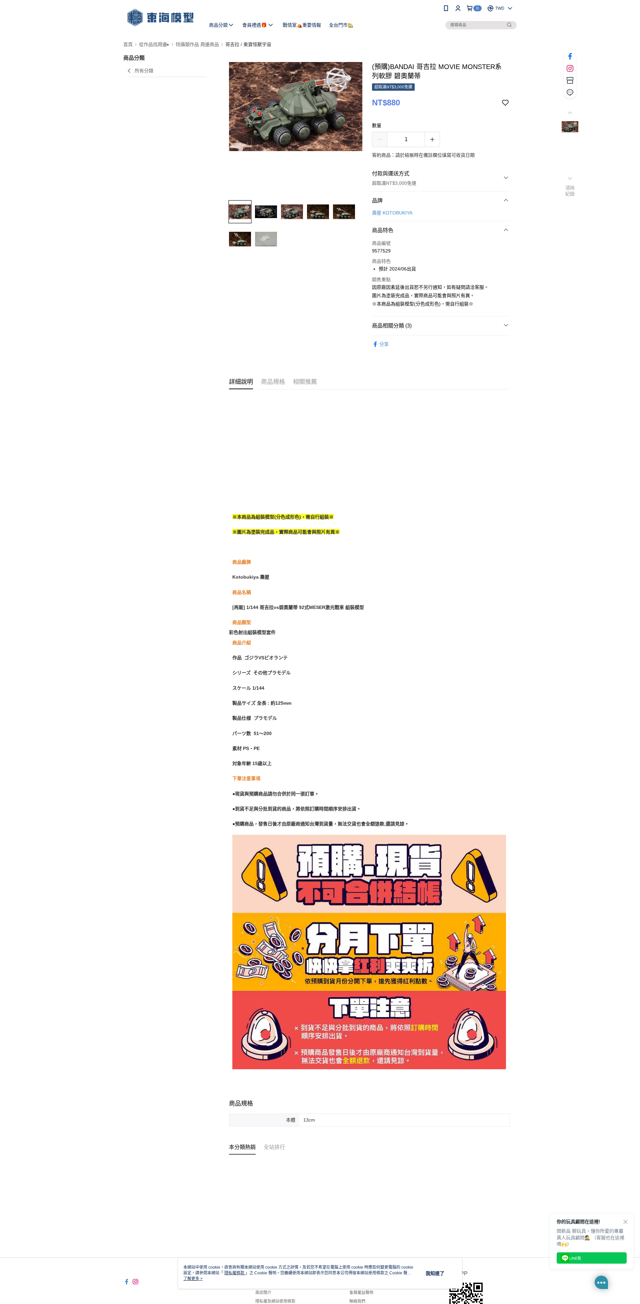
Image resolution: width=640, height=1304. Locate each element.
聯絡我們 (357, 1301)
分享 (384, 344)
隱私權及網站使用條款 (275, 1301)
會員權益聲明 (361, 1292)
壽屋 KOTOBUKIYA (392, 212)
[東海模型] (160, 17)
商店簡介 (263, 1292)
